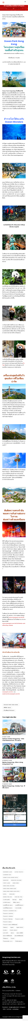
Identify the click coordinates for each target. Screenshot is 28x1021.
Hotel (5, 894)
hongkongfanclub (14, 1007)
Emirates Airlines (16, 880)
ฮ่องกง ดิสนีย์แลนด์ (7, 935)
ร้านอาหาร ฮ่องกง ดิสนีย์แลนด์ (10, 924)
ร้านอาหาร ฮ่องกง (7, 921)
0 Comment (18, 8)
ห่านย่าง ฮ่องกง (13, 930)
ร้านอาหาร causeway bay (9, 910)
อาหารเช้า (5, 932)
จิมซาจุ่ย (14, 899)
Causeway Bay (7, 874)
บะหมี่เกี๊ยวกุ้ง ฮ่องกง (8, 905)
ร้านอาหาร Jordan (8, 916)
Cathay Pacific (19, 871)
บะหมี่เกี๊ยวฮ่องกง (19, 905)
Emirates (5, 880)
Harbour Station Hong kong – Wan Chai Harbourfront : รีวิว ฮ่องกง (13, 739)
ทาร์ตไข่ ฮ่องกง (6, 902)
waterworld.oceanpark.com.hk (11, 694)
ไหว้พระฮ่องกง (18, 941)
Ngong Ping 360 (7, 896)
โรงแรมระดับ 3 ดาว (8, 941)
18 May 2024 (10, 8)
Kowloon (11, 894)
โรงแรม (12, 938)
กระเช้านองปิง (6, 899)
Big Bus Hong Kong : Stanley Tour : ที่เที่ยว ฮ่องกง (13, 787)
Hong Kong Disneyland (9, 888)
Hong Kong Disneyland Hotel (11, 891)
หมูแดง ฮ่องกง (20, 927)
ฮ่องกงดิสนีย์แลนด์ (19, 935)
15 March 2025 (7, 784)
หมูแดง (12, 927)
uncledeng (15, 1009)
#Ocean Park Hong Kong (11, 704)
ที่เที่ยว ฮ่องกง (16, 902)
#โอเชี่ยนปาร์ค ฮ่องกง (9, 710)
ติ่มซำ (20, 899)
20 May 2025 (6, 736)
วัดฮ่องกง (5, 927)
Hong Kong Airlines (8, 885)
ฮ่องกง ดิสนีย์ (20, 932)
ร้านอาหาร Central (8, 913)
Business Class (7, 871)
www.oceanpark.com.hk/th (16, 617)
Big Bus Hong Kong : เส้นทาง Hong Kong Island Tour (12, 763)
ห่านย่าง (5, 930)
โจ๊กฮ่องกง (5, 938)
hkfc (4, 1009)
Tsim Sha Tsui (18, 896)
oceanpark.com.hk (7, 692)
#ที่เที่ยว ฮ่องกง (7, 707)
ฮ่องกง (12, 932)
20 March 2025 (7, 760)
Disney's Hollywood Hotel (10, 877)
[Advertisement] (14, 849)
